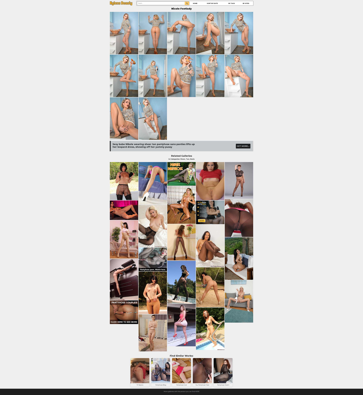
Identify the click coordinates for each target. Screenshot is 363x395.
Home (195, 3)
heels (192, 159)
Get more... (243, 146)
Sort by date (212, 3)
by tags (231, 3)
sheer (182, 159)
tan (187, 159)
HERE (197, 391)
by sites (246, 3)
